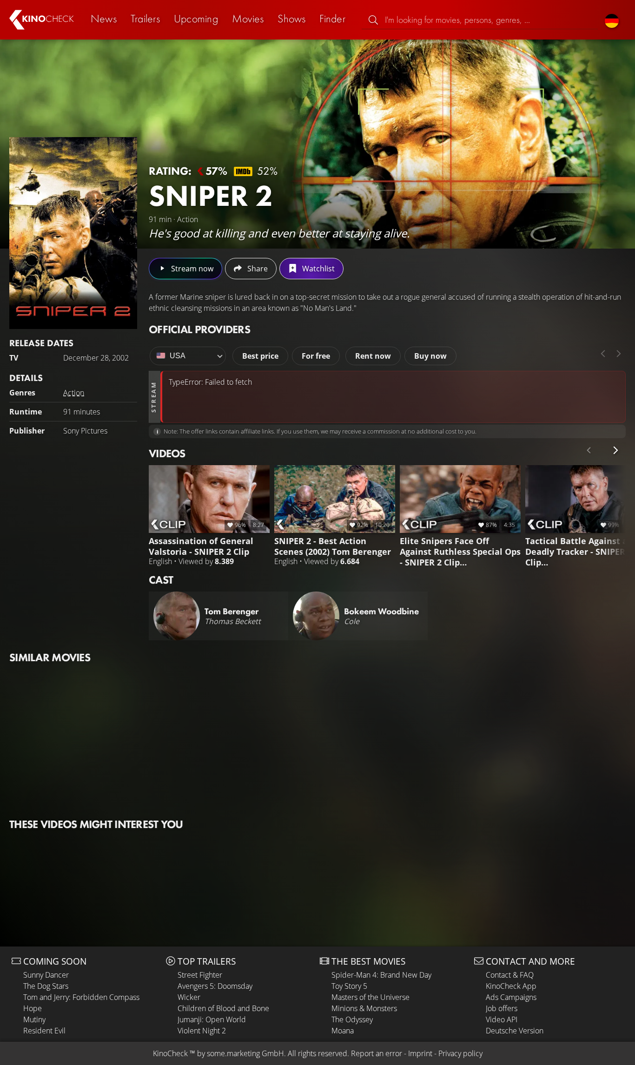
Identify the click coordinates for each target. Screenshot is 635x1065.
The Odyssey (352, 1019)
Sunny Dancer (46, 975)
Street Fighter (200, 975)
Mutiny (34, 1019)
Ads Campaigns (511, 997)
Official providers (199, 329)
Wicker (189, 997)
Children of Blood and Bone (223, 1008)
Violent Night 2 (202, 1030)
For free (316, 356)
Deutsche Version (514, 1030)
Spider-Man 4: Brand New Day (381, 975)
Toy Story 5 (349, 986)
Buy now (430, 356)
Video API (501, 1019)
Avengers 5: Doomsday (215, 986)
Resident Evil (44, 1030)
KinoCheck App (511, 986)
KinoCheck (170, 1053)
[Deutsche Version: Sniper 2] (612, 19)
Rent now (373, 356)
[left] (603, 354)
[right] (619, 354)
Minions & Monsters (364, 1008)
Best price (260, 356)
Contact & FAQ (510, 975)
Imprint (420, 1053)
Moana (342, 1030)
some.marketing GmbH (245, 1053)
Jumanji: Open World (212, 1019)
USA (177, 356)
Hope (32, 1008)
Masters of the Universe (370, 997)
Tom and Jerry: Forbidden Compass (81, 997)
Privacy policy (460, 1053)
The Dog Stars (45, 986)
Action (73, 393)
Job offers (501, 1008)
